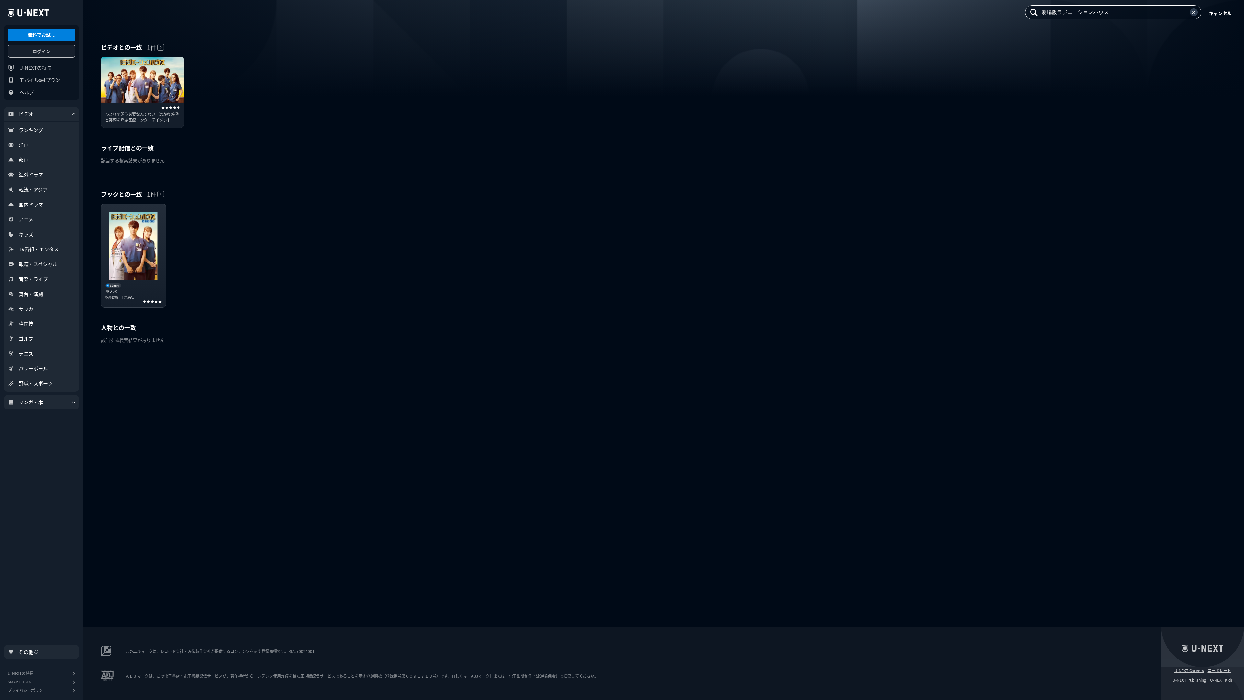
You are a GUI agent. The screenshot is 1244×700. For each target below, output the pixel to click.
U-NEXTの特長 (35, 67)
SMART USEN (20, 681)
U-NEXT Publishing (1189, 679)
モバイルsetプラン (39, 79)
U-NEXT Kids (1221, 679)
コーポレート (1219, 670)
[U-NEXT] (28, 13)
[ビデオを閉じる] (73, 114)
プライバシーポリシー (27, 690)
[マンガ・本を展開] (73, 402)
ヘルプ (26, 92)
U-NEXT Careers (1189, 670)
